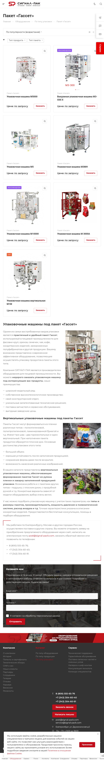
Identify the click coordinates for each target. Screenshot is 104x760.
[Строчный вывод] (93, 32)
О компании (9, 653)
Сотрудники (9, 675)
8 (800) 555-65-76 (65, 693)
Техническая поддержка (80, 653)
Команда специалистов (79, 672)
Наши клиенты (10, 669)
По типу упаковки (44, 659)
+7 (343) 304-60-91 (66, 701)
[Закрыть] (98, 734)
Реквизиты (8, 691)
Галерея (7, 678)
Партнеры (8, 672)
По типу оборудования (47, 653)
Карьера (7, 685)
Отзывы (7, 681)
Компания (9, 648)
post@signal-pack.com (41, 535)
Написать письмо (64, 714)
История (7, 656)
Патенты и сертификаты (15, 659)
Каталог (40, 648)
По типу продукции (45, 656)
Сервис (72, 648)
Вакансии (8, 688)
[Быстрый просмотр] (45, 51)
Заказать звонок (64, 707)
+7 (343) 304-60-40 (66, 697)
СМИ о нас (8, 666)
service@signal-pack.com (68, 723)
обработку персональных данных (42, 616)
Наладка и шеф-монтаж (80, 665)
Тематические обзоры (14, 662)
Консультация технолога (80, 668)
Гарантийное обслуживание (82, 656)
